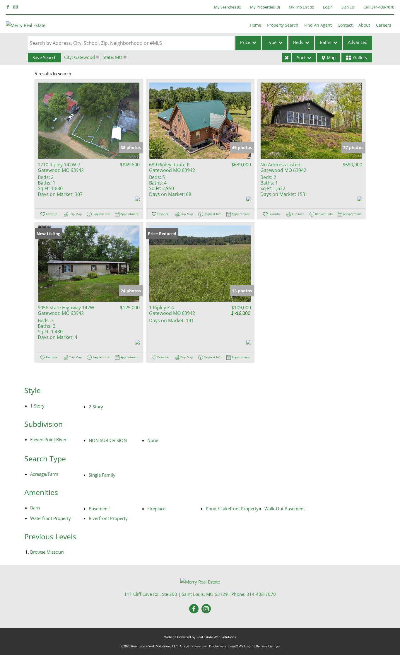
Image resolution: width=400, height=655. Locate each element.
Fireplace (156, 508)
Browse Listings (268, 646)
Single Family (102, 475)
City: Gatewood (79, 57)
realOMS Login (241, 646)
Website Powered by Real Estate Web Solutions (200, 637)
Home (255, 25)
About (364, 25)
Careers (383, 25)
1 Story (37, 406)
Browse (47, 552)
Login (328, 7)
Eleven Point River (48, 439)
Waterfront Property (50, 518)
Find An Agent (318, 25)
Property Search (282, 25)
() (227, 7)
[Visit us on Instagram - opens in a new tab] (15, 7)
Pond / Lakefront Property (232, 508)
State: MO (112, 57)
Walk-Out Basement (284, 508)
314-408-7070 (382, 7)
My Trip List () (301, 7)
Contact (345, 25)
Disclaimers (217, 646)
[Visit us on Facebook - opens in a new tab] (8, 7)
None (152, 440)
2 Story (96, 407)
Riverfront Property (108, 518)
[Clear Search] (286, 57)
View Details (88, 120)
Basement (99, 508)
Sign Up (348, 7)
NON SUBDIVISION (108, 440)
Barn (35, 508)
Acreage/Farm (44, 474)
